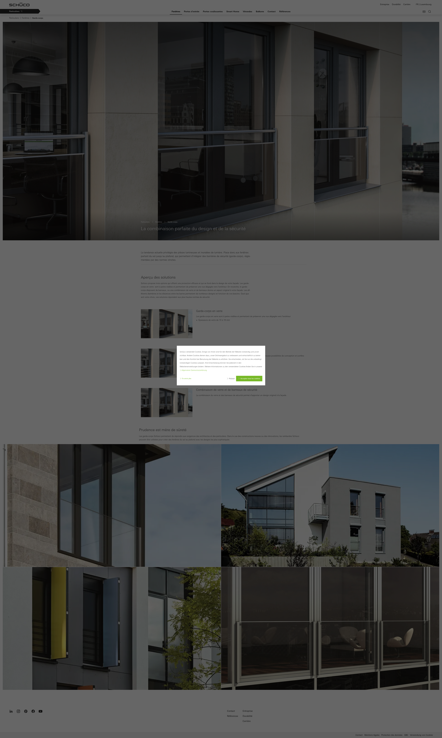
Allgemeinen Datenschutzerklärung (194, 370)
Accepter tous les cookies (250, 379)
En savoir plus (186, 378)
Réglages (232, 378)
